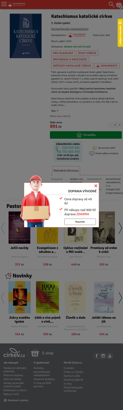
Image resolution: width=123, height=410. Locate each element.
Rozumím (80, 221)
